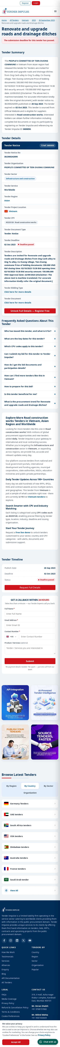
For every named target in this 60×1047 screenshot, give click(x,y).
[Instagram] (10, 940)
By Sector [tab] (48, 786)
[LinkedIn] (17, 940)
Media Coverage (9, 999)
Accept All (16, 1042)
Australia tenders (19, 857)
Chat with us (50, 1041)
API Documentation (11, 978)
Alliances (6, 965)
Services (5, 961)
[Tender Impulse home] (16, 11)
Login (35, 3)
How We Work (8, 952)
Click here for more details (17, 292)
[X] (23, 940)
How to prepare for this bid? (18, 386)
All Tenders (14, 20)
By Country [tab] (29, 786)
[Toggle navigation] (55, 11)
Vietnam (25, 20)
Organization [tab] (30, 792)
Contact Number (12, 631)
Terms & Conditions (11, 1012)
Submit (30, 661)
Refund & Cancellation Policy (15, 1007)
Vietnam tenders (36, 496)
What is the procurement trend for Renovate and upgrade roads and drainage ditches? (27, 403)
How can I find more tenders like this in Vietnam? (24, 377)
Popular (35, 969)
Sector (35, 961)
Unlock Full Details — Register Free (30, 310)
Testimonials (7, 956)
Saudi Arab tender (19, 879)
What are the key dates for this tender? (24, 338)
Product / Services (16, 643)
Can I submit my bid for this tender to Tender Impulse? (27, 355)
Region (35, 956)
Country (35, 952)
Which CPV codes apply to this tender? (23, 346)
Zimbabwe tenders (19, 847)
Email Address (11, 620)
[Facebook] (4, 940)
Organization (38, 965)
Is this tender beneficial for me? (20, 394)
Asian (7, 200)
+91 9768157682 (39, 1009)
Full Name (10, 609)
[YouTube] (29, 940)
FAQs (4, 994)
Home (4, 20)
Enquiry (5, 969)
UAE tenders (16, 814)
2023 (34, 20)
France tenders (18, 868)
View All (14, 890)
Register (25, 3)
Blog (4, 973)
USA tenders (16, 836)
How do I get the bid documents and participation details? (22, 366)
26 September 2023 (47, 20)
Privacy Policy (44, 1035)
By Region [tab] (11, 786)
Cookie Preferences (11, 1016)
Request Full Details (30, 587)
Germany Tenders (19, 803)
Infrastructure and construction (20, 178)
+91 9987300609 (39, 1017)
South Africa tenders (20, 825)
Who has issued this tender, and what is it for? (27, 331)
